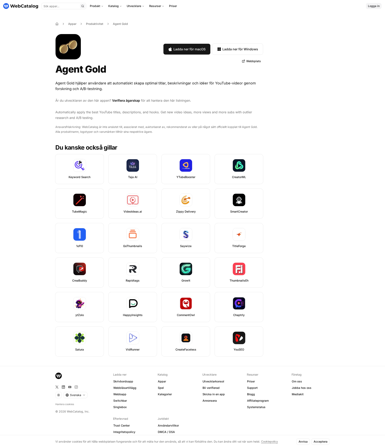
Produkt (95, 6)
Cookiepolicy (269, 441)
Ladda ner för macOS (189, 49)
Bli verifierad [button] (211, 387)
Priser (173, 6)
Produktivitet (94, 23)
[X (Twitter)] (57, 387)
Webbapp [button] (119, 394)
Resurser (155, 6)
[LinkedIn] (63, 387)
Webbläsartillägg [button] (124, 387)
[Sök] (82, 6)
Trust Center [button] (121, 425)
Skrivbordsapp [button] (123, 381)
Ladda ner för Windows (240, 49)
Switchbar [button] (120, 400)
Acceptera (320, 441)
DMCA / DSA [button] (166, 432)
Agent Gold (120, 23)
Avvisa (303, 441)
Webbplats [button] (253, 61)
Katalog (113, 6)
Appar (72, 23)
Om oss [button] (297, 381)
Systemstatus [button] (256, 407)
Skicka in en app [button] (214, 394)
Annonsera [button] (210, 400)
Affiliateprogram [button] (258, 400)
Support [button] (252, 387)
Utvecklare (134, 6)
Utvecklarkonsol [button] (213, 381)
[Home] (57, 23)
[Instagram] (76, 387)
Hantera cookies (64, 404)
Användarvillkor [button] (168, 425)
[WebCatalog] (58, 376)
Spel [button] (161, 387)
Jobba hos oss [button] (301, 387)
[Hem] (20, 6)
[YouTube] (69, 387)
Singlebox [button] (120, 407)
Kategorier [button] (165, 394)
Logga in (374, 6)
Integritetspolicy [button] (124, 432)
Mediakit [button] (298, 394)
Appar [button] (162, 381)
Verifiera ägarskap (126, 100)
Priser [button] (251, 381)
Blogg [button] (251, 394)
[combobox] (75, 395)
